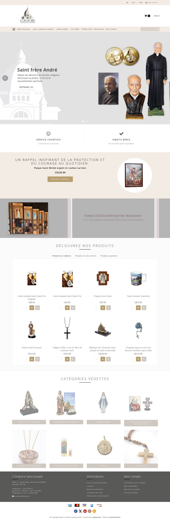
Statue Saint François (32, 347)
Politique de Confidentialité (98, 496)
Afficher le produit (60, 179)
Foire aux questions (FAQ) (97, 483)
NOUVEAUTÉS (99, 29)
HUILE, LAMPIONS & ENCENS (43, 29)
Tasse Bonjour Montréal (138, 296)
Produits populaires (109, 256)
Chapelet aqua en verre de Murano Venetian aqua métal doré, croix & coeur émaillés (138, 350)
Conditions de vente (95, 493)
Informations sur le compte (135, 483)
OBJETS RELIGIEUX (23, 29)
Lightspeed (97, 517)
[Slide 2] (85, 121)
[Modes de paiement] (70, 505)
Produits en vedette (61, 256)
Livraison (90, 486)
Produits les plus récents (85, 256)
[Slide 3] (87, 121)
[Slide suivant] (165, 78)
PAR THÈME (75, 29)
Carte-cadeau (111, 29)
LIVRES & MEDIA (62, 29)
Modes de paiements (95, 489)
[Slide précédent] (5, 78)
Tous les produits (131, 493)
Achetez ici (26, 87)
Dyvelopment (115, 517)
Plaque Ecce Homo (103, 296)
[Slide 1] (82, 121)
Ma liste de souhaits (132, 489)
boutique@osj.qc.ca (22, 496)
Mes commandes (130, 486)
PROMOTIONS (87, 29)
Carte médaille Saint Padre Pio (67, 296)
